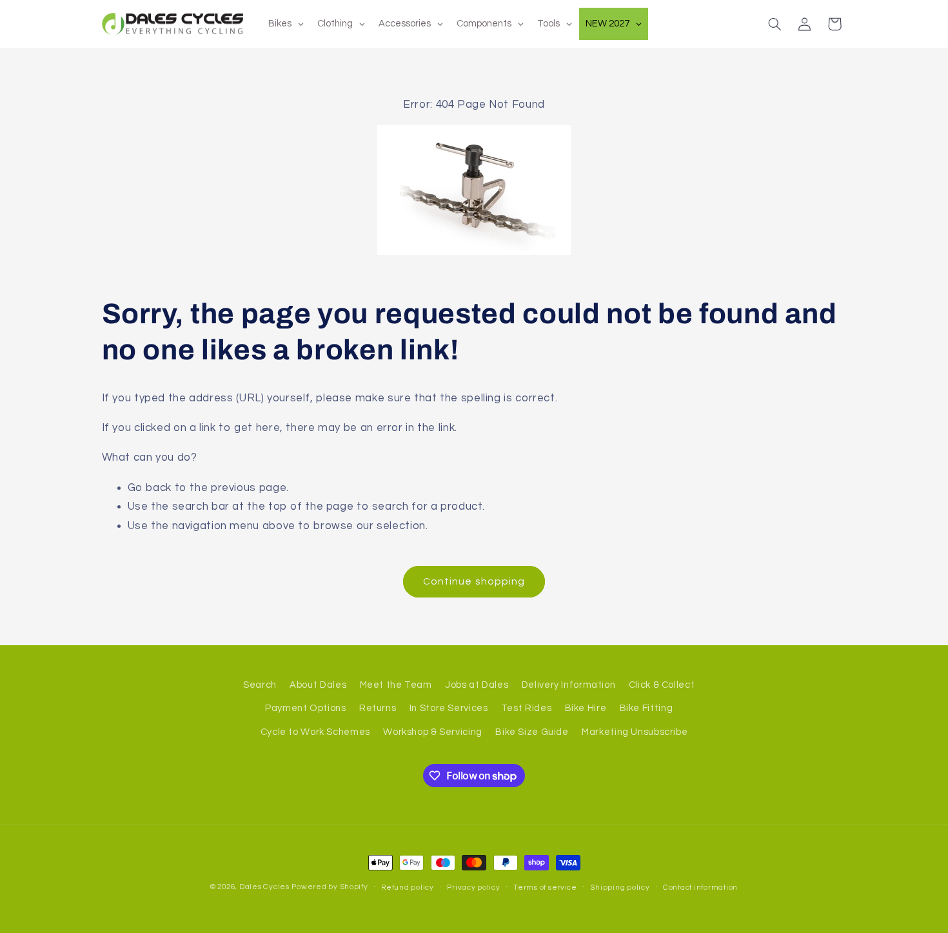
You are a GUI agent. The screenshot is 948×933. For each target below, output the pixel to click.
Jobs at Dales (476, 685)
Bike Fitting (646, 708)
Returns (377, 708)
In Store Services (449, 708)
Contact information (700, 887)
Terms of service (545, 887)
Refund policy (407, 887)
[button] (774, 24)
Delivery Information (569, 685)
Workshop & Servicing (432, 732)
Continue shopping (474, 581)
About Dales (318, 685)
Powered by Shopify (329, 886)
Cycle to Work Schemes (315, 732)
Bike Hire (586, 708)
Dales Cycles (264, 886)
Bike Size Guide (531, 732)
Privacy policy (473, 887)
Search (260, 685)
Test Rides (526, 708)
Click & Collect (662, 685)
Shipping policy (619, 887)
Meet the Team (396, 685)
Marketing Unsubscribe (634, 732)
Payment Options (305, 708)
